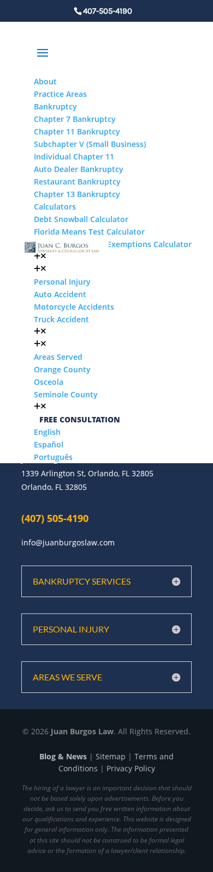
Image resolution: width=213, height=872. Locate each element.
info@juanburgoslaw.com (68, 542)
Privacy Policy (130, 768)
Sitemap (111, 756)
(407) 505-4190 (54, 518)
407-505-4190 (107, 11)
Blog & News (63, 756)
